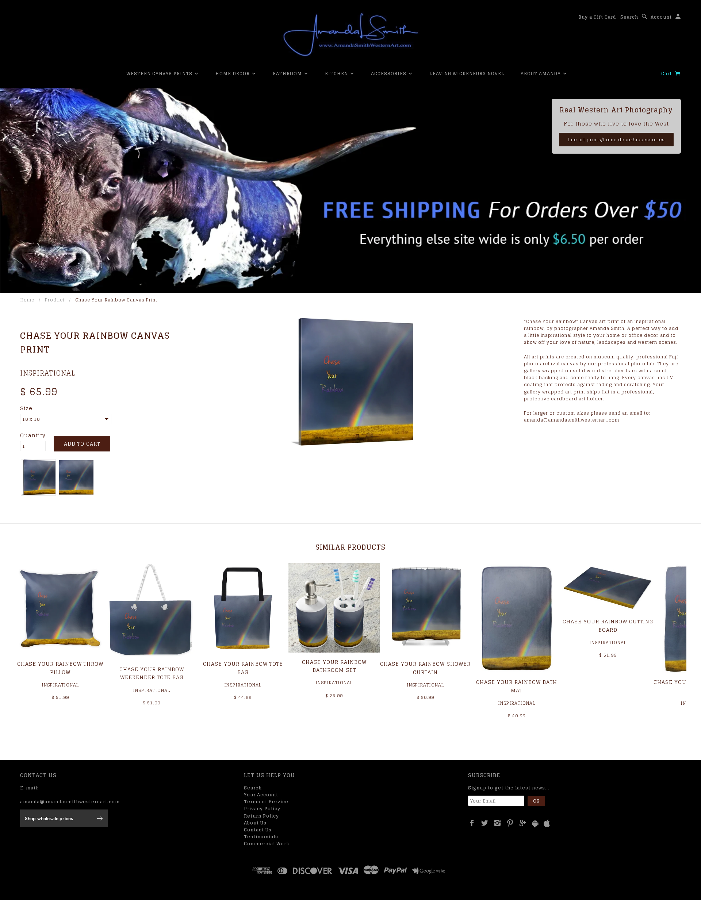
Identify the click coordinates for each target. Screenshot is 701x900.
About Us (255, 823)
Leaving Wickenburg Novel (467, 73)
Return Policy (261, 816)
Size (26, 408)
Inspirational (47, 373)
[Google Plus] (523, 823)
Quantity (33, 435)
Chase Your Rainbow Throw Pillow (60, 667)
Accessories (389, 73)
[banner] (350, 34)
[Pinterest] (510, 823)
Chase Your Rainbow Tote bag (243, 667)
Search (629, 17)
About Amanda (541, 73)
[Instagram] (497, 823)
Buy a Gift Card (597, 17)
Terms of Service (266, 801)
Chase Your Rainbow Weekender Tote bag (151, 673)
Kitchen (337, 73)
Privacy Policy (262, 808)
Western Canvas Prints (160, 73)
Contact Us (258, 830)
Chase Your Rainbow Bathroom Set (334, 665)
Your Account (261, 795)
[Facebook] (472, 823)
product (55, 300)
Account (661, 17)
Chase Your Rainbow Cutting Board (608, 625)
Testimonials (261, 837)
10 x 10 (31, 419)
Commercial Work (267, 843)
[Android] (535, 823)
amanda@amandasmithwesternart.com (70, 801)
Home (27, 300)
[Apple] (547, 823)
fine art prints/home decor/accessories (616, 139)
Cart (667, 73)
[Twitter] (485, 823)
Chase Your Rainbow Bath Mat (516, 686)
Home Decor (233, 73)
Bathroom (288, 73)
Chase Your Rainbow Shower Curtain (425, 667)
